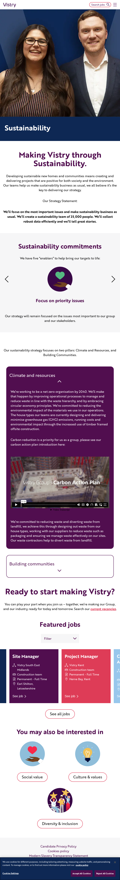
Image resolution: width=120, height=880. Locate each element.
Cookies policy (58, 851)
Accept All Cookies (81, 873)
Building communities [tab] (31, 564)
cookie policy (82, 865)
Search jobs (98, 4)
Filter (48, 638)
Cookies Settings (10, 873)
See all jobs (60, 713)
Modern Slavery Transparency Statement (58, 855)
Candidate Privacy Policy (58, 846)
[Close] (115, 862)
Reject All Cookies (105, 873)
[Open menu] (115, 5)
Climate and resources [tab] (32, 375)
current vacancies (103, 609)
